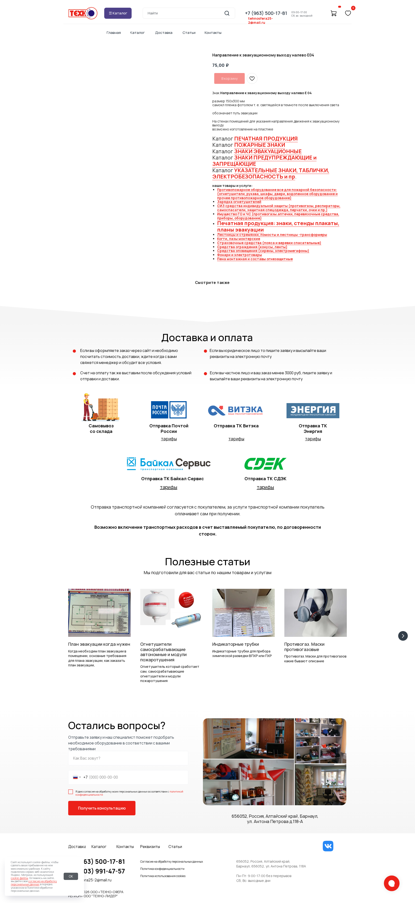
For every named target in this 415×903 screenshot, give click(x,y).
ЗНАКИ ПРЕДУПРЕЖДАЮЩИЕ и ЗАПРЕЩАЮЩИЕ (264, 160)
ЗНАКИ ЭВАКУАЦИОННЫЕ (268, 151)
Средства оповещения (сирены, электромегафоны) (263, 250)
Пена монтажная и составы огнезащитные (255, 259)
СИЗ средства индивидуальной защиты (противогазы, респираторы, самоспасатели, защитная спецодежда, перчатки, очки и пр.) (278, 207)
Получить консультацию (102, 808)
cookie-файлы (19, 878)
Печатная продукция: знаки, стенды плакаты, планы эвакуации (278, 226)
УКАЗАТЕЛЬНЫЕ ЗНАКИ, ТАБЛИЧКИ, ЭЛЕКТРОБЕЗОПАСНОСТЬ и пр (270, 173)
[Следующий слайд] (403, 636)
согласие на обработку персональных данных (34, 882)
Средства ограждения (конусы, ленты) (252, 247)
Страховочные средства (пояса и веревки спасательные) (269, 242)
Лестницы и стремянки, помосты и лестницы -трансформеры (272, 234)
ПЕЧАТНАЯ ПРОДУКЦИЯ (266, 138)
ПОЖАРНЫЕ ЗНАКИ (259, 144)
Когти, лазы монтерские (238, 238)
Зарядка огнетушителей (239, 201)
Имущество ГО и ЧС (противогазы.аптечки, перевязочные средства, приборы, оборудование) (278, 216)
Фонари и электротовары (239, 254)
